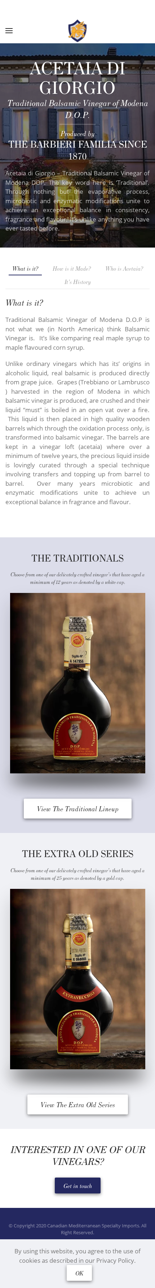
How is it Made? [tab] (72, 268)
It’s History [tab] (78, 281)
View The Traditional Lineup (78, 808)
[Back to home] (77, 30)
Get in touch (77, 1185)
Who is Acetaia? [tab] (124, 268)
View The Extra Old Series (77, 1104)
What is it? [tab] (25, 268)
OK (79, 1272)
